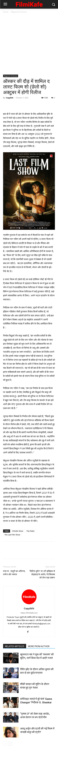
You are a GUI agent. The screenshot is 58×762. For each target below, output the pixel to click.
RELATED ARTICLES (14, 646)
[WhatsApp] (27, 105)
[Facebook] (6, 105)
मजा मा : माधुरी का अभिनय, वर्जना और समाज (14, 573)
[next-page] (10, 743)
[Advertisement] (29, 44)
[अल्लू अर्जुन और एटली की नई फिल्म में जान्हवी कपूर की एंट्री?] (11, 732)
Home (5, 11)
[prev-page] (5, 743)
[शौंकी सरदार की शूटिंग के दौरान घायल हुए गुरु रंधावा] (11, 687)
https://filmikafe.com (29, 613)
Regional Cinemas (19, 11)
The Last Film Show (12, 534)
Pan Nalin (30, 531)
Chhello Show (17, 531)
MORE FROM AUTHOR (38, 646)
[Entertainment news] (29, 4)
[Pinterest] (20, 105)
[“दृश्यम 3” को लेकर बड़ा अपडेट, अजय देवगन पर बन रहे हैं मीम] (11, 717)
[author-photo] (29, 604)
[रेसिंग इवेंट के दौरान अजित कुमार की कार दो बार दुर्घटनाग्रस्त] (11, 673)
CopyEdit (9, 98)
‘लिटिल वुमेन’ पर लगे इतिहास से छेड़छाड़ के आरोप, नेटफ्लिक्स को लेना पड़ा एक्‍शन (42, 574)
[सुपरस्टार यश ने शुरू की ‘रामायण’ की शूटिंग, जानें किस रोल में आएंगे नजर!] (11, 658)
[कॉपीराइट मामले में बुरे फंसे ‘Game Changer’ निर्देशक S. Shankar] (11, 702)
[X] (13, 105)
